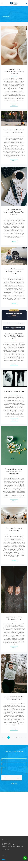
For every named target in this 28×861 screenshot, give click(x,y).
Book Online (6, 849)
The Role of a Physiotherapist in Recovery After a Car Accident (14, 271)
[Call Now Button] (25, 858)
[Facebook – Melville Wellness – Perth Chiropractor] (3, 859)
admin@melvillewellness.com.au (12, 844)
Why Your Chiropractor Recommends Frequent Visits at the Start (14, 212)
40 (21, 737)
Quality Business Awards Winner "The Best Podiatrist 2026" (14, 336)
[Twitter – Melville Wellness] (5, 859)
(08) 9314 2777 (8, 843)
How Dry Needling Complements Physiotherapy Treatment (14, 71)
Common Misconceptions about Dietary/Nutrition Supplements (14, 471)
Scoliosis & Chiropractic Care (14, 391)
